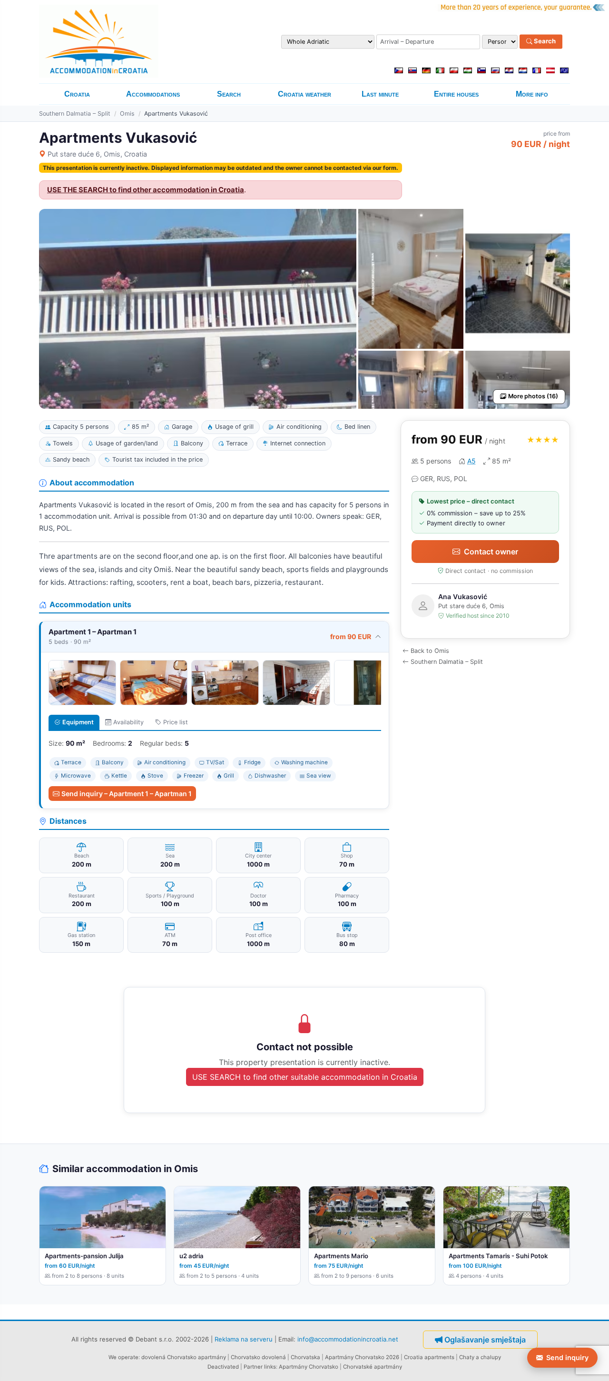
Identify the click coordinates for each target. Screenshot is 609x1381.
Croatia (77, 94)
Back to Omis (430, 650)
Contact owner (491, 551)
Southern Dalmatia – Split (74, 113)
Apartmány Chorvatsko (308, 1366)
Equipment (78, 722)
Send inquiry (567, 1357)
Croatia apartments (429, 1357)
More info (532, 94)
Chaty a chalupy (480, 1357)
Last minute (380, 94)
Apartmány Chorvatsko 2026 (362, 1357)
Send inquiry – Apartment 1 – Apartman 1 (126, 793)
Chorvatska (305, 1357)
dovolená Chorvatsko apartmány (183, 1357)
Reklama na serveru (244, 1338)
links (270, 1366)
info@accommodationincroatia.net (347, 1338)
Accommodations (153, 94)
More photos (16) (533, 396)
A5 (471, 461)
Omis (127, 113)
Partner (253, 1366)
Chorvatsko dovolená (258, 1357)
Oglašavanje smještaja (485, 1339)
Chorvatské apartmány (372, 1366)
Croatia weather (304, 94)
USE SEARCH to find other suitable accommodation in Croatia (304, 1077)
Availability (128, 722)
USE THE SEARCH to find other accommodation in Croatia (145, 190)
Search (544, 41)
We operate (123, 1357)
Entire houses (456, 94)
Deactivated (223, 1366)
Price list (175, 722)
